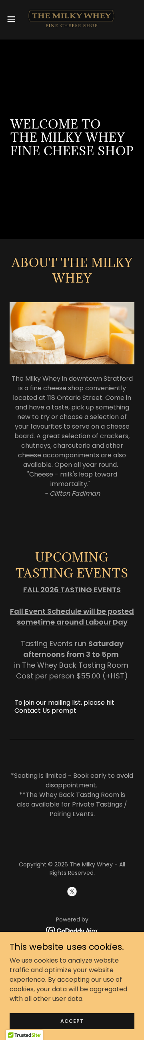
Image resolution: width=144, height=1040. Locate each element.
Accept (72, 1020)
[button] (13, 19)
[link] (72, 19)
